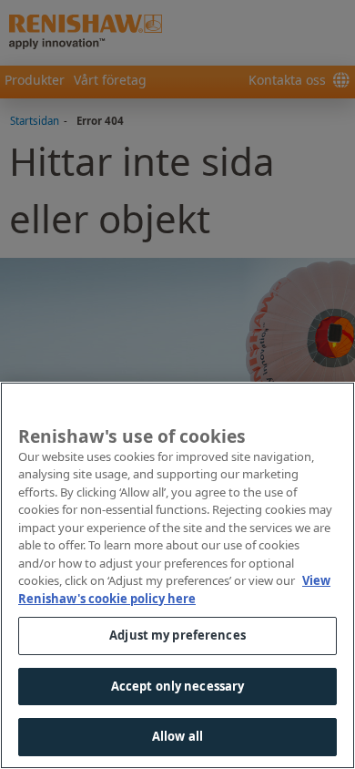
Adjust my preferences (177, 635)
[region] (177, 575)
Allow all (177, 736)
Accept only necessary (178, 686)
